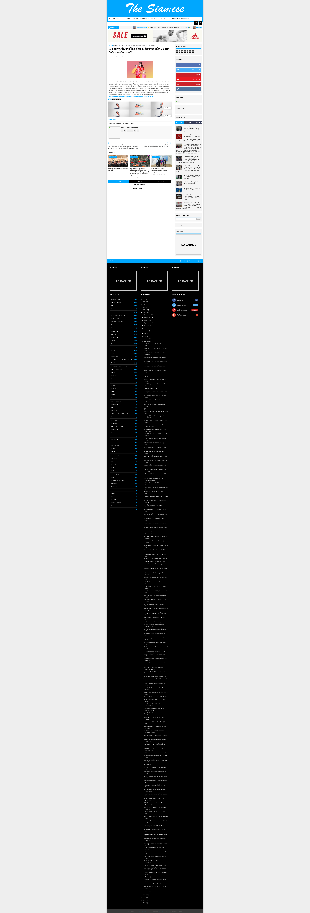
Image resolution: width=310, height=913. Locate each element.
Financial (114, 420)
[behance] (196, 261)
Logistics (114, 496)
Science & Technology (148, 18)
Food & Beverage (117, 321)
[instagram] (199, 261)
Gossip (113, 436)
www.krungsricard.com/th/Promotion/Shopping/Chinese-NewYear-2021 (131, 96)
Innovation (115, 445)
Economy (126, 18)
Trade (113, 340)
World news (115, 474)
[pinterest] (187, 261)
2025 (144, 302)
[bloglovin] (190, 261)
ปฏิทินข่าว (146, 409)
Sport (113, 382)
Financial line (116, 45)
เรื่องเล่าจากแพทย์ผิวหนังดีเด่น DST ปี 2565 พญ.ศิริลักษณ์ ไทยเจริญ (192, 177)
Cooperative (115, 490)
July (145, 328)
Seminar (114, 487)
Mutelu (113, 499)
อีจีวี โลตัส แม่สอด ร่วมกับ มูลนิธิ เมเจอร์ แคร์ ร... (156, 753)
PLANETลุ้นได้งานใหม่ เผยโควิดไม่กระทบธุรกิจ (155, 884)
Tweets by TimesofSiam (182, 225)
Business (116, 18)
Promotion (115, 404)
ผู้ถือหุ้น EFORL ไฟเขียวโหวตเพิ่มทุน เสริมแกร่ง (155, 558)
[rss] (194, 261)
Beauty (113, 375)
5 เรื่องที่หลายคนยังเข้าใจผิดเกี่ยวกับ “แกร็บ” (154, 651)
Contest (114, 458)
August (146, 325)
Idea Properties (116, 369)
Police (113, 461)
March (146, 339)
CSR (112, 305)
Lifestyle (114, 448)
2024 (144, 304)
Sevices (114, 506)
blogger (118, 181)
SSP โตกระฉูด (147, 764)
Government (115, 299)
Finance (114, 347)
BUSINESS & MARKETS (119, 366)
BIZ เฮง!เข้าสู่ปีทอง (148, 877)
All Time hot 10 (179, 123)
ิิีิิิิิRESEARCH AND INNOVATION (121, 359)
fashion (114, 379)
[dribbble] (192, 261)
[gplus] (185, 261)
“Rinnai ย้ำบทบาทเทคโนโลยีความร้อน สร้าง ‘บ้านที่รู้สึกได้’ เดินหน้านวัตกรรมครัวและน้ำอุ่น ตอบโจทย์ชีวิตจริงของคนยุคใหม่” (188, 168)
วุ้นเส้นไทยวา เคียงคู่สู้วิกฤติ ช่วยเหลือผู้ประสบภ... (156, 676)
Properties (115, 429)
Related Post (112, 153)
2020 (144, 895)
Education (114, 331)
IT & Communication (118, 315)
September (147, 323)
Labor (113, 493)
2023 (144, 307)
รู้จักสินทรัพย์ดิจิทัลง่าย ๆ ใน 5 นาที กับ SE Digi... (155, 697)
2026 (144, 299)
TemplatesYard (144, 911)
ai (112, 407)
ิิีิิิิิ (111, 442)
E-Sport (114, 388)
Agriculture (115, 334)
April (145, 336)
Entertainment (116, 302)
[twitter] (182, 261)
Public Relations (116, 502)
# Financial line (116, 99)
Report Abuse (181, 117)
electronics (115, 452)
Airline (113, 372)
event (113, 394)
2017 (144, 903)
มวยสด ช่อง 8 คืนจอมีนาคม (150, 388)
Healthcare (144, 27)
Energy (135, 18)
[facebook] (180, 261)
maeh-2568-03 (116, 509)
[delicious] (201, 261)
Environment (115, 398)
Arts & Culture (116, 401)
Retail (113, 467)
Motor (113, 350)
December (147, 315)
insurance (114, 439)
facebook (161, 181)
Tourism (114, 363)
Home (110, 45)
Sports (113, 325)
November (147, 317)
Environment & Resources (179, 18)
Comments (198, 122)
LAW (113, 477)
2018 (144, 900)
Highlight (188, 122)
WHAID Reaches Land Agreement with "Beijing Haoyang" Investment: (159, 170)
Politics (113, 417)
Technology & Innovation (119, 413)
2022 (144, 310)
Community (115, 455)
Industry (114, 410)
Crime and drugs (117, 426)
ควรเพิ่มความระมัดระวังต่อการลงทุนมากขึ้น (154, 622)
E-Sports (114, 464)
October (146, 320)
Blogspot (162, 911)
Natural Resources (117, 480)
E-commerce (115, 471)
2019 (144, 897)
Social (163, 18)
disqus (139, 181)
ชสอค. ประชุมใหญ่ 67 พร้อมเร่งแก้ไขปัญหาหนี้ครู (118, 169)
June (145, 331)
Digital (113, 385)
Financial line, (128, 56)
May (145, 333)
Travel (113, 353)
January (146, 892)
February (146, 341)
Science (114, 483)
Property (114, 328)
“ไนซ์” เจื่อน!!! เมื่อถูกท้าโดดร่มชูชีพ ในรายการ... (155, 865)
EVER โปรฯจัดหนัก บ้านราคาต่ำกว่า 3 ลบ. (154, 561)
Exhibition (114, 356)
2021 (144, 312)
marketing (114, 337)
